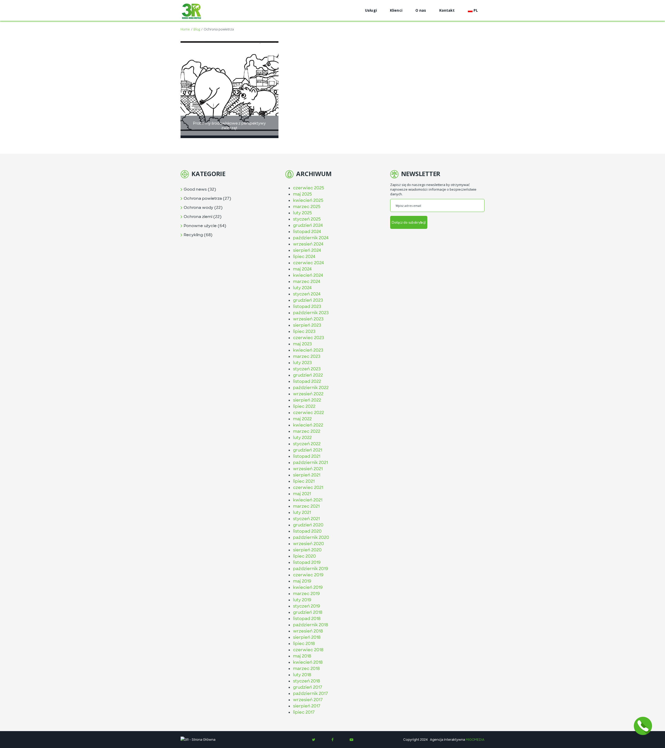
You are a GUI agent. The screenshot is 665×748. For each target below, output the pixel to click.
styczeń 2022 (307, 444)
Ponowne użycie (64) (205, 225)
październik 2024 (311, 238)
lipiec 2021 (304, 481)
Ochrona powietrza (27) (207, 198)
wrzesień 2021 (308, 469)
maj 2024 (302, 269)
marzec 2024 (306, 281)
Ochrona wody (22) (203, 207)
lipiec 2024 (304, 256)
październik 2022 (311, 387)
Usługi (371, 10)
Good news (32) (200, 189)
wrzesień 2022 (308, 394)
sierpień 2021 (306, 475)
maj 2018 (302, 656)
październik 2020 (311, 537)
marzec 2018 (306, 668)
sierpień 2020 (307, 550)
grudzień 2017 (307, 687)
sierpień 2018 (307, 637)
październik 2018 (310, 625)
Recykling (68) (198, 234)
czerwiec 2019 (308, 575)
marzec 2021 (306, 506)
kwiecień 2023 (308, 350)
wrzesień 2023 (308, 319)
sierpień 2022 (307, 400)
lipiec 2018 (304, 643)
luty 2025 (302, 213)
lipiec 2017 (304, 712)
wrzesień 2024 (308, 244)
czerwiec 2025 (308, 188)
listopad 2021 (306, 456)
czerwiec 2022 (308, 412)
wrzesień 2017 (308, 699)
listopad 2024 (307, 231)
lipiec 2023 (304, 331)
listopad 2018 (307, 618)
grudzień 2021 (307, 450)
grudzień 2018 (307, 612)
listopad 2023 (307, 306)
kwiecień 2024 (308, 275)
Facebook (332, 739)
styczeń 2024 (307, 294)
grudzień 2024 (308, 225)
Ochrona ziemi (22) (203, 216)
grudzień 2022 (308, 375)
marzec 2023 (306, 356)
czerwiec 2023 (308, 337)
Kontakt (447, 10)
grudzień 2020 (308, 525)
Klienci (396, 10)
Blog (197, 29)
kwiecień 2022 (308, 425)
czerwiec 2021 (308, 487)
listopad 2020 (307, 531)
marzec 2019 (306, 593)
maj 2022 (302, 419)
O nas (420, 10)
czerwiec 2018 (308, 650)
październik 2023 (311, 312)
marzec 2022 (306, 431)
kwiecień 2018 (308, 662)
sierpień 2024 (307, 250)
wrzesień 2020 (308, 543)
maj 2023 (302, 344)
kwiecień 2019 (308, 587)
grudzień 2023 (308, 300)
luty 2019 (302, 600)
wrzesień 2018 (308, 631)
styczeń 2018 (306, 681)
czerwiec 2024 (308, 263)
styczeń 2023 (307, 369)
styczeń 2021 (306, 518)
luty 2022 (302, 437)
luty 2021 (302, 512)
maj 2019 (302, 581)
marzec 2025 (307, 206)
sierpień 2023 (307, 325)
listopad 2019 (307, 562)
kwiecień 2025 (308, 200)
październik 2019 (310, 568)
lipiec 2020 (304, 556)
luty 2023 (302, 362)
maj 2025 (302, 194)
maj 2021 (302, 493)
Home (185, 29)
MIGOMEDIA (475, 740)
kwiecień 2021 (307, 500)
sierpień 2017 (306, 706)
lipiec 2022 (304, 406)
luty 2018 (302, 675)
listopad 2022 (307, 381)
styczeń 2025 (307, 219)
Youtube (351, 739)
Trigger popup (643, 726)
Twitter (313, 739)
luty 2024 (302, 288)
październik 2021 (310, 462)
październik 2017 (310, 693)
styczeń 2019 (306, 606)
